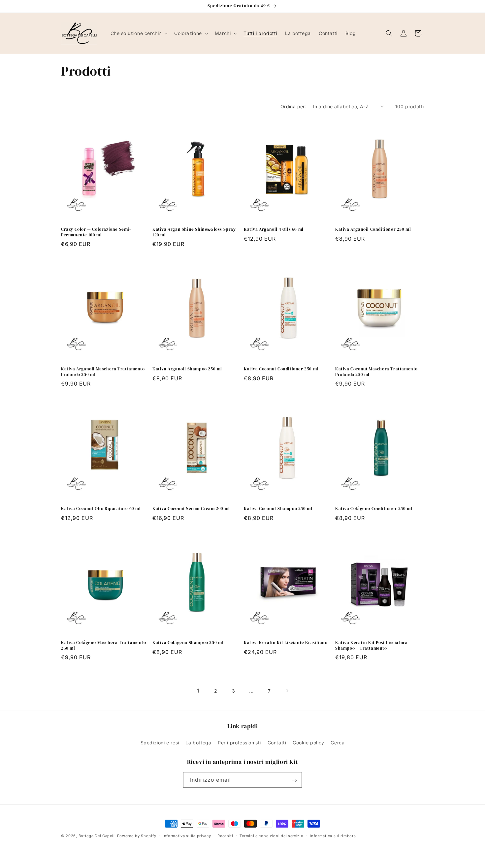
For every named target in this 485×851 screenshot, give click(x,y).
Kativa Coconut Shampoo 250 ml (278, 508)
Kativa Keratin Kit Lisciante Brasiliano (285, 642)
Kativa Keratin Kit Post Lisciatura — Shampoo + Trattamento (374, 645)
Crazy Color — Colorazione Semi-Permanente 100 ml (96, 232)
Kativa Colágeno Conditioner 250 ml (373, 508)
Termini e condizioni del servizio (271, 835)
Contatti (277, 742)
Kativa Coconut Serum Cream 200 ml (191, 508)
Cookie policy (308, 742)
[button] (139, 33)
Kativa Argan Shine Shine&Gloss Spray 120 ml (194, 232)
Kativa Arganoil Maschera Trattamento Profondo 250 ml (103, 371)
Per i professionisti (239, 742)
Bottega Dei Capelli (97, 836)
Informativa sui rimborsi (333, 835)
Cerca (337, 742)
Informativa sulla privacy (187, 835)
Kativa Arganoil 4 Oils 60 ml (274, 229)
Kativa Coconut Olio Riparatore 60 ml (101, 508)
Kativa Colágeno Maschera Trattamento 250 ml (103, 645)
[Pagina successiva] (287, 690)
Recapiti (225, 835)
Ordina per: (293, 106)
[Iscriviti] (294, 780)
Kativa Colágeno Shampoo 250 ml (187, 642)
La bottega (198, 742)
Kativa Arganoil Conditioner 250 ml (373, 229)
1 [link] (198, 690)
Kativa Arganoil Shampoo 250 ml (187, 369)
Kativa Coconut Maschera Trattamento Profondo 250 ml (376, 371)
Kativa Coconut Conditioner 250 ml (281, 369)
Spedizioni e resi (160, 742)
